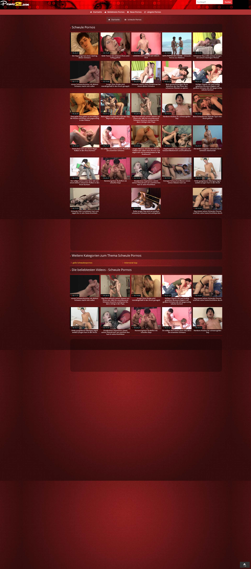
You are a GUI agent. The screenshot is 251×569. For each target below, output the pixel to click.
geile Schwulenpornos (82, 262)
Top (244, 566)
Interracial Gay (130, 262)
